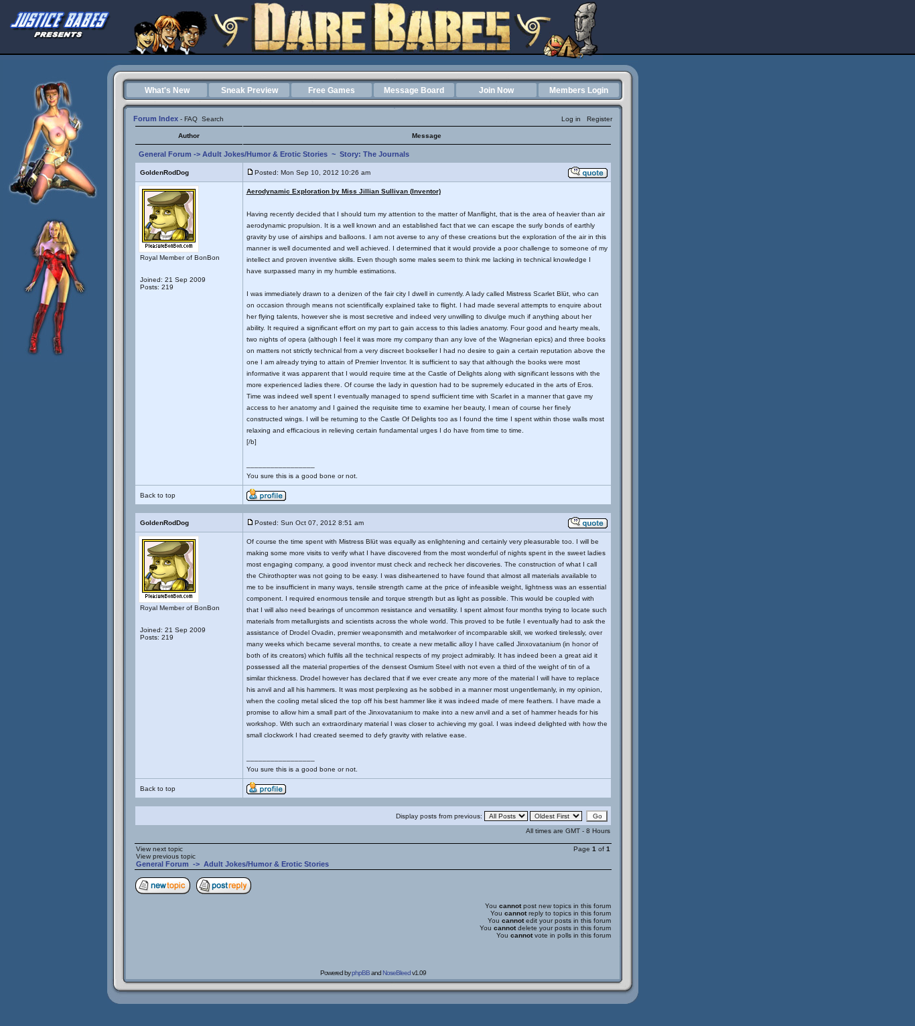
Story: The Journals (374, 154)
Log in (571, 119)
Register (599, 119)
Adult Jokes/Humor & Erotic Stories (265, 154)
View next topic (159, 849)
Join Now (496, 90)
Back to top (157, 495)
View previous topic (166, 856)
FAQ (191, 119)
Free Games (331, 90)
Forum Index (155, 119)
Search (213, 119)
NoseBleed (396, 972)
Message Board (414, 90)
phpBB (361, 972)
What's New (167, 90)
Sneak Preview (249, 90)
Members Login (578, 90)
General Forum (165, 154)
